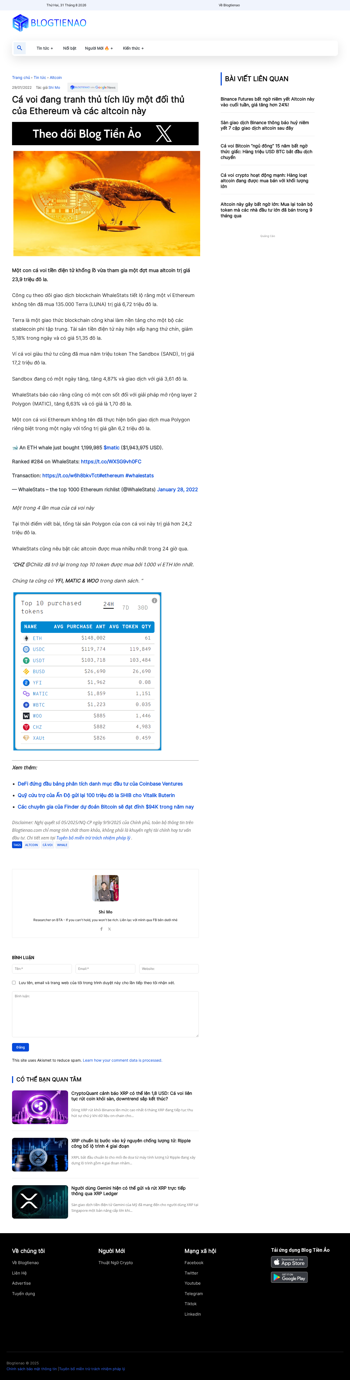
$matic (111, 447)
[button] (20, 48)
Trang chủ (21, 77)
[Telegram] (77, 855)
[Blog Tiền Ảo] (62, 22)
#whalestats (140, 475)
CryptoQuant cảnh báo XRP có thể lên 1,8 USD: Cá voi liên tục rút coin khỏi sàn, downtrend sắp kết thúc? (131, 1096)
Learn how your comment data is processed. (122, 1060)
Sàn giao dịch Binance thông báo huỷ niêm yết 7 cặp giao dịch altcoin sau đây (265, 125)
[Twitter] (64, 855)
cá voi (47, 845)
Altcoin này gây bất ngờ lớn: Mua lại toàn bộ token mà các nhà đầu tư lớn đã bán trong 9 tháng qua (267, 209)
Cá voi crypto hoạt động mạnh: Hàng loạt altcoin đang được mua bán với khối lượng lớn (264, 180)
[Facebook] (51, 855)
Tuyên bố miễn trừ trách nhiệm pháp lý (93, 838)
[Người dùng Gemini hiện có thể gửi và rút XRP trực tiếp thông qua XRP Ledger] (40, 1202)
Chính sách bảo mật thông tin (32, 1369)
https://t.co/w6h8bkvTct (70, 475)
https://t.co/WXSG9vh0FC (111, 461)
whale (62, 845)
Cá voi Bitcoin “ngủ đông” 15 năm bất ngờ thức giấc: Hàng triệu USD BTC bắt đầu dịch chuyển (266, 151)
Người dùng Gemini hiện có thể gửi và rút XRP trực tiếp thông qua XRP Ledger (128, 1190)
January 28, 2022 (177, 489)
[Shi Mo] (105, 888)
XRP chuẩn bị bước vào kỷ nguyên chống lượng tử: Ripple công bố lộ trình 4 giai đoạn (131, 1143)
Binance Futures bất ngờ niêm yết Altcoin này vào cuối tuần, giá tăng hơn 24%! (267, 101)
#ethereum (111, 475)
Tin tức (40, 77)
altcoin (31, 845)
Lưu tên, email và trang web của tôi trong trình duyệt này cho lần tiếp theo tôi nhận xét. (97, 982)
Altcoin (56, 77)
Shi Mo (54, 87)
